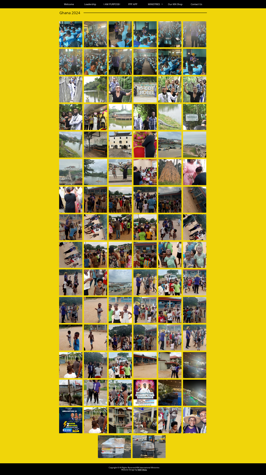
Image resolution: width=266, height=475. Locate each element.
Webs (144, 469)
